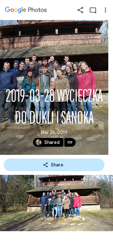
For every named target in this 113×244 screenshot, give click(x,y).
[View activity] (93, 10)
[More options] (105, 10)
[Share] (80, 10)
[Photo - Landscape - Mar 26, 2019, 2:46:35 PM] (56, 203)
